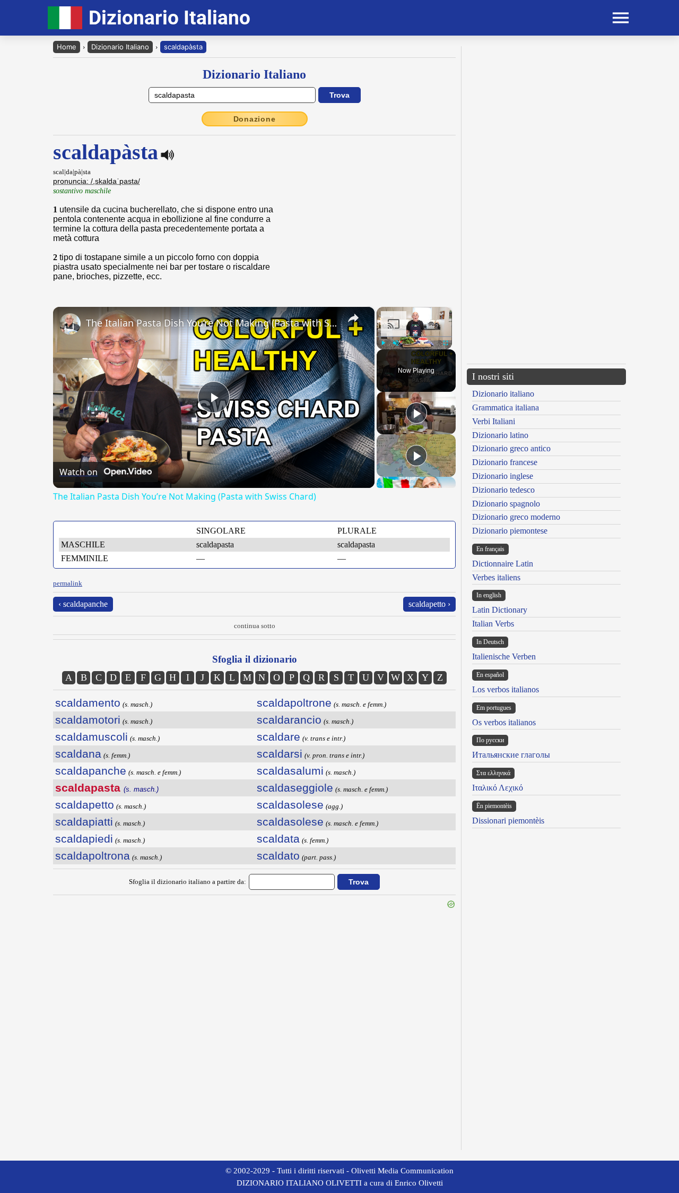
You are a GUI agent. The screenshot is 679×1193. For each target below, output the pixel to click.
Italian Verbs (493, 623)
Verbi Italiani (493, 421)
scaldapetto (84, 805)
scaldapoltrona (92, 855)
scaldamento (87, 703)
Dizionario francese (504, 462)
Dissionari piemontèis (508, 820)
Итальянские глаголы (511, 754)
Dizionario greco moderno (516, 516)
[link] (70, 323)
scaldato (278, 855)
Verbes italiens (496, 577)
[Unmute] (395, 343)
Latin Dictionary (499, 609)
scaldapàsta (183, 46)
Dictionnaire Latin (502, 563)
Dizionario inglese (502, 475)
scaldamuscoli (91, 737)
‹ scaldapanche (83, 603)
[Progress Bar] (414, 336)
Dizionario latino (500, 435)
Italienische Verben (504, 656)
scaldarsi (279, 754)
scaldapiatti (84, 822)
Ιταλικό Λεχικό (497, 787)
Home (66, 46)
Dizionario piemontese (509, 530)
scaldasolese (290, 805)
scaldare (278, 737)
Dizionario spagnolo (506, 503)
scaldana (78, 754)
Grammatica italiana (505, 407)
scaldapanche (90, 771)
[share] (353, 318)
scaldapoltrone (294, 703)
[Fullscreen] (445, 343)
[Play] (383, 343)
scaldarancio (289, 720)
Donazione (254, 119)
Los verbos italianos (505, 689)
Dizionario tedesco (503, 489)
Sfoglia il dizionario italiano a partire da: (187, 882)
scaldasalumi (290, 771)
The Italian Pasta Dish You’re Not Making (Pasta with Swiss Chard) (212, 322)
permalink (67, 583)
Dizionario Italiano (120, 46)
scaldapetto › (429, 603)
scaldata (278, 838)
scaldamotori (87, 720)
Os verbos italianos (504, 722)
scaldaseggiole (295, 788)
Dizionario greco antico (511, 448)
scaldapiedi (84, 838)
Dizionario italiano (503, 393)
